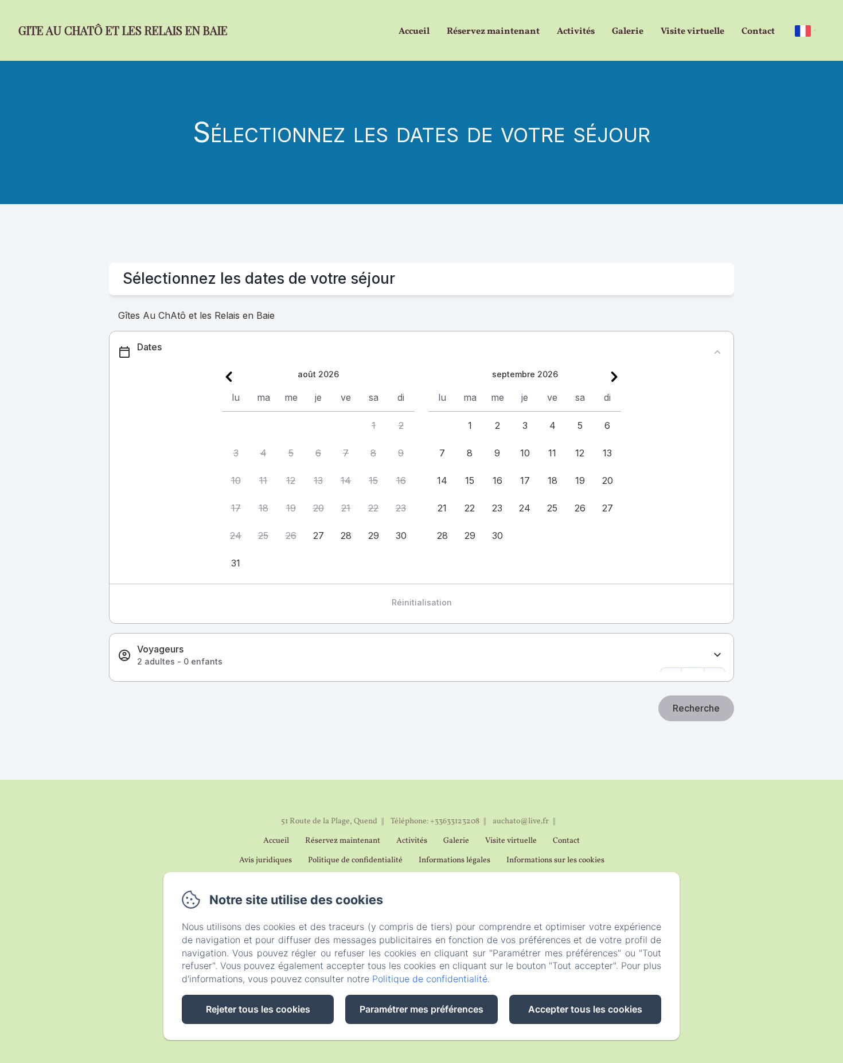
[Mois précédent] (229, 377)
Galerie (627, 31)
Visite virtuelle (692, 31)
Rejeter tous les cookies (258, 1009)
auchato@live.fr (521, 821)
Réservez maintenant (493, 31)
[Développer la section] (717, 655)
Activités (576, 31)
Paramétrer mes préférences (421, 1009)
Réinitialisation (422, 602)
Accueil (414, 31)
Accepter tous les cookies (585, 1009)
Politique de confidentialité (355, 860)
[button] (373, 425)
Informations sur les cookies (555, 860)
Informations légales (454, 860)
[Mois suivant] (614, 377)
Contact (758, 31)
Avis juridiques (265, 860)
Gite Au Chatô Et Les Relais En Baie (123, 30)
